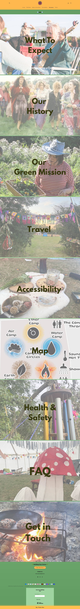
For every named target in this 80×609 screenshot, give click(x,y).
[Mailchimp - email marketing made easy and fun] (40, 603)
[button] (9, 3)
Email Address (37, 594)
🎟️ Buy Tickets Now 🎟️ (40, 567)
